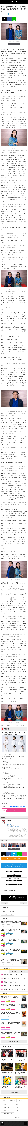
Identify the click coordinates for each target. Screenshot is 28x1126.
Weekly (14, 971)
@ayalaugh (9, 824)
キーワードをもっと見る (20, 1117)
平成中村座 (15, 1107)
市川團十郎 (13, 1100)
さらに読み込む (14, 1092)
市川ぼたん (6, 1104)
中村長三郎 (15, 1110)
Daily (5, 971)
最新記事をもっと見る (14, 1041)
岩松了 (4, 911)
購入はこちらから (13, 810)
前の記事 (5, 903)
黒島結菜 (12, 911)
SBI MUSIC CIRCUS (8, 1113)
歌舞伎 (4, 1100)
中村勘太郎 (6, 1110)
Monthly (23, 971)
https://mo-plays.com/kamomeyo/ (17, 806)
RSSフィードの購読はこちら (14, 858)
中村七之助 (15, 1104)
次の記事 (23, 903)
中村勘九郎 (6, 1107)
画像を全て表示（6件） (14, 44)
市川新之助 (22, 1100)
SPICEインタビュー (8, 914)
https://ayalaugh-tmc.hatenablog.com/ (14, 826)
